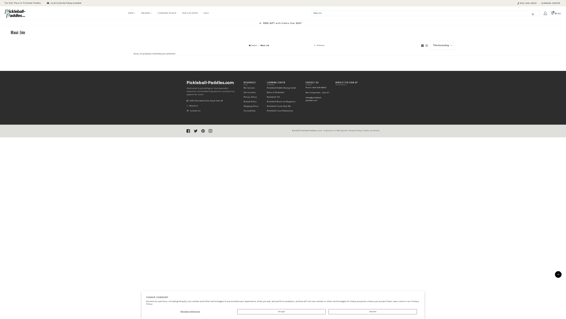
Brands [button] (145, 13)
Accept (281, 311)
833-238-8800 (528, 3)
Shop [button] (131, 13)
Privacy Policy (250, 97)
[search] (425, 13)
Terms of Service (371, 131)
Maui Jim (264, 45)
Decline (372, 311)
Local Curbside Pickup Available (66, 3)
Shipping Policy (251, 106)
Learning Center (550, 3)
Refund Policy (250, 102)
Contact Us (195, 111)
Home (254, 45)
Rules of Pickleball (275, 92)
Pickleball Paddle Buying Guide (281, 88)
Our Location (250, 92)
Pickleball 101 (273, 97)
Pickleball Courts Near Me (279, 106)
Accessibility (250, 111)
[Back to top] (558, 274)
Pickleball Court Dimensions (280, 111)
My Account (249, 88)
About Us (193, 106)
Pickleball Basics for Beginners (281, 102)
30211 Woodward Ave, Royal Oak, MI (206, 101)
